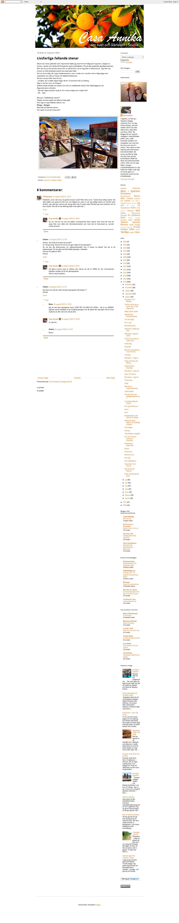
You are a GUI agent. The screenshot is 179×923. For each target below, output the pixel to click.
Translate (128, 62)
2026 (125, 242)
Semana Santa (126, 220)
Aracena (136, 188)
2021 (125, 254)
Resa (123, 218)
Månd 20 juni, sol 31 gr (130, 528)
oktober (128, 291)
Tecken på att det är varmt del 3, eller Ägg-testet (131, 306)
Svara (45, 210)
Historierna (128, 452)
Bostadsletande (129, 326)
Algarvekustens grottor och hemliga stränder (132, 422)
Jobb (132, 205)
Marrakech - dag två (131, 371)
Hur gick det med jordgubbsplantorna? (132, 396)
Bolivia (137, 196)
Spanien (124, 222)
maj (126, 486)
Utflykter (138, 229)
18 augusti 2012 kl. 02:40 (71, 319)
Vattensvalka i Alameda (129, 367)
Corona (130, 198)
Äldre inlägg (110, 378)
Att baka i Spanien (135, 671)
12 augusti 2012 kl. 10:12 (62, 197)
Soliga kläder (128, 636)
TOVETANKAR (128, 517)
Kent (126, 412)
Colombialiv (127, 653)
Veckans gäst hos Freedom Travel (128, 857)
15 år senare (127, 615)
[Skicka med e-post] (66, 177)
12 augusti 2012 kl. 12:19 (58, 239)
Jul (138, 205)
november (128, 287)
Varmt (126, 409)
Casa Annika (53, 218)
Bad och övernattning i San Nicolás (131, 351)
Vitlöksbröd (128, 380)
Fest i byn (128, 323)
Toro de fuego (129, 319)
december (128, 284)
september (129, 294)
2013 (125, 279)
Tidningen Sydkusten (127, 227)
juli (126, 480)
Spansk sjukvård (128, 797)
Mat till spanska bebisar (130, 815)
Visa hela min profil (127, 179)
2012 (125, 282)
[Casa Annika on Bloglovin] (130, 880)
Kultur (133, 208)
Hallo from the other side (131, 630)
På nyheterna (134, 215)
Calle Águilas (129, 391)
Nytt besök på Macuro (129, 470)
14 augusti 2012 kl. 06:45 (71, 218)
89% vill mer (127, 519)
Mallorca (123, 211)
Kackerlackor (125, 208)
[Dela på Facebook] (73, 177)
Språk (131, 225)
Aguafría (124, 188)
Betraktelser (126, 194)
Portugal (54, 180)
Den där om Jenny (130, 590)
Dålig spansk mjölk (131, 311)
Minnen (123, 213)
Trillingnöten (47, 197)
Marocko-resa (129, 455)
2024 (125, 245)
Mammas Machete (130, 621)
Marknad (130, 211)
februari (128, 495)
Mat (138, 210)
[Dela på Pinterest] (75, 177)
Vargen (131, 232)
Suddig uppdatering (129, 601)
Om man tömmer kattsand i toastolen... (130, 438)
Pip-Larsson (136, 213)
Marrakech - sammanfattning (131, 387)
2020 (125, 257)
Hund (132, 201)
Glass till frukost (130, 374)
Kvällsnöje (128, 344)
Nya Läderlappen (130, 461)
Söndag (127, 430)
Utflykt (59, 180)
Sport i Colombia (128, 623)
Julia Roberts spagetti (132, 434)
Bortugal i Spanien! (135, 774)
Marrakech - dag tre (131, 358)
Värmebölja (128, 427)
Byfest (126, 449)
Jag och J (47, 180)
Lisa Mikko (127, 644)
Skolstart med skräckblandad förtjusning (128, 547)
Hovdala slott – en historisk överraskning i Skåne (130, 575)
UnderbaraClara (129, 561)
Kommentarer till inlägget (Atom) (60, 382)
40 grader (127, 347)
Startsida (77, 378)
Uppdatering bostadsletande (130, 315)
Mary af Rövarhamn (130, 613)
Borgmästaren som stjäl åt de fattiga (131, 416)
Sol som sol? (128, 534)
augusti (128, 297)
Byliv (123, 198)
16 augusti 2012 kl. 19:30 (62, 304)
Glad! (126, 383)
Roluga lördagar (134, 217)
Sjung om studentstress (131, 584)
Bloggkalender (125, 196)
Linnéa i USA (128, 628)
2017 (125, 266)
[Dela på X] (70, 177)
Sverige (137, 225)
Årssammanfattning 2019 (131, 638)
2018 (125, 263)
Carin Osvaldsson (130, 543)
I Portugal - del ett (135, 833)
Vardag (125, 232)
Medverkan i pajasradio (128, 444)
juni (126, 483)
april (126, 489)
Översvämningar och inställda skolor (129, 694)
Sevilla (137, 220)
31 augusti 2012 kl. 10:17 (64, 329)
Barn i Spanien (130, 191)
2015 (125, 273)
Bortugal (126, 582)
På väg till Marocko (131, 406)
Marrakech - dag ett (131, 377)
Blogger (97, 905)
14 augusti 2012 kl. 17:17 (58, 287)
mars (127, 492)
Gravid (127, 201)
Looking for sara (129, 599)
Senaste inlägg (43, 378)
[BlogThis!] (68, 177)
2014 (125, 276)
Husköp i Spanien (132, 203)
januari (127, 498)
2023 (125, 248)
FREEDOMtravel (129, 571)
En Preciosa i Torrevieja (128, 525)
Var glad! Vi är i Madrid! (129, 300)
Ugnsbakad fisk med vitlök (136, 732)
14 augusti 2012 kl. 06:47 (71, 266)
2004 (125, 505)
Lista (138, 208)
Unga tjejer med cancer (130, 465)
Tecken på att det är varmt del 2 (131, 340)
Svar (46, 214)
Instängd (127, 355)
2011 (125, 502)
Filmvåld (127, 458)
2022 (125, 251)
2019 (125, 260)
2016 (125, 269)
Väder (137, 232)
